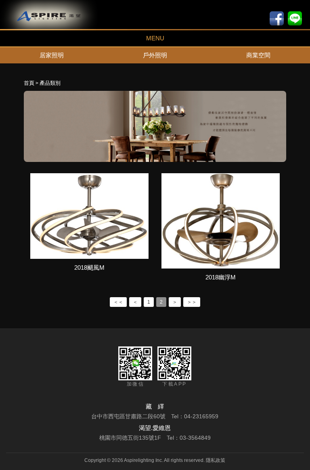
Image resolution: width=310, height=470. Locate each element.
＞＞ (192, 302)
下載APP (174, 384)
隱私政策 (215, 460)
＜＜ (118, 302)
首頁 (29, 83)
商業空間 (258, 55)
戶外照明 (155, 55)
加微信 (135, 384)
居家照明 (52, 55)
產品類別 (50, 83)
